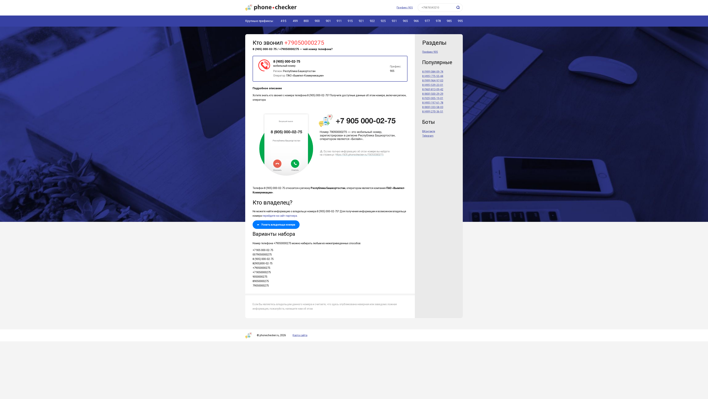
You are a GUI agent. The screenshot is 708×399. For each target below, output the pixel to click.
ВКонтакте (428, 131)
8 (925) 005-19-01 (432, 98)
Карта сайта (300, 335)
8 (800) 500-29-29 (432, 93)
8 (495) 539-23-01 (432, 84)
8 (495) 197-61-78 (432, 102)
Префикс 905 (405, 7)
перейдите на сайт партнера (279, 215)
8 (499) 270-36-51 (432, 111)
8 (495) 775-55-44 (432, 76)
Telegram (427, 135)
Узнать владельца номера (276, 224)
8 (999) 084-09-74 (432, 71)
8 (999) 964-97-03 (432, 80)
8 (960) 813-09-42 (432, 89)
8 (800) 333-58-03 (432, 107)
